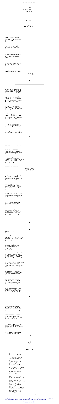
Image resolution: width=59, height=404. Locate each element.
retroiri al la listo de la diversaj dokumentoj (29, 3)
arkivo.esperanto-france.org (29, 402)
